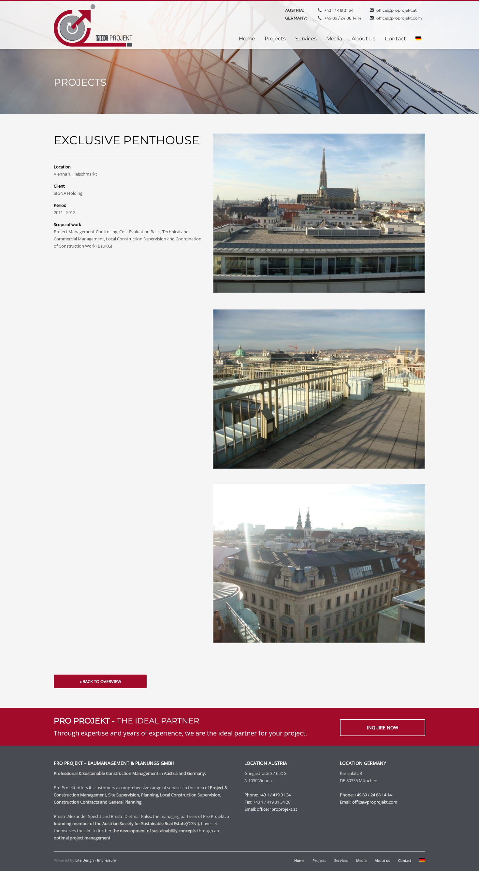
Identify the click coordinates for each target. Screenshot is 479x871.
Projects (319, 860)
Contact (404, 860)
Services (341, 860)
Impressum (106, 860)
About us (382, 860)
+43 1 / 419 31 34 (339, 10)
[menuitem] (418, 39)
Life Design (84, 860)
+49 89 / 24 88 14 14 (342, 18)
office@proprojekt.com (399, 18)
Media (361, 860)
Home (299, 860)
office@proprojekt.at (396, 10)
